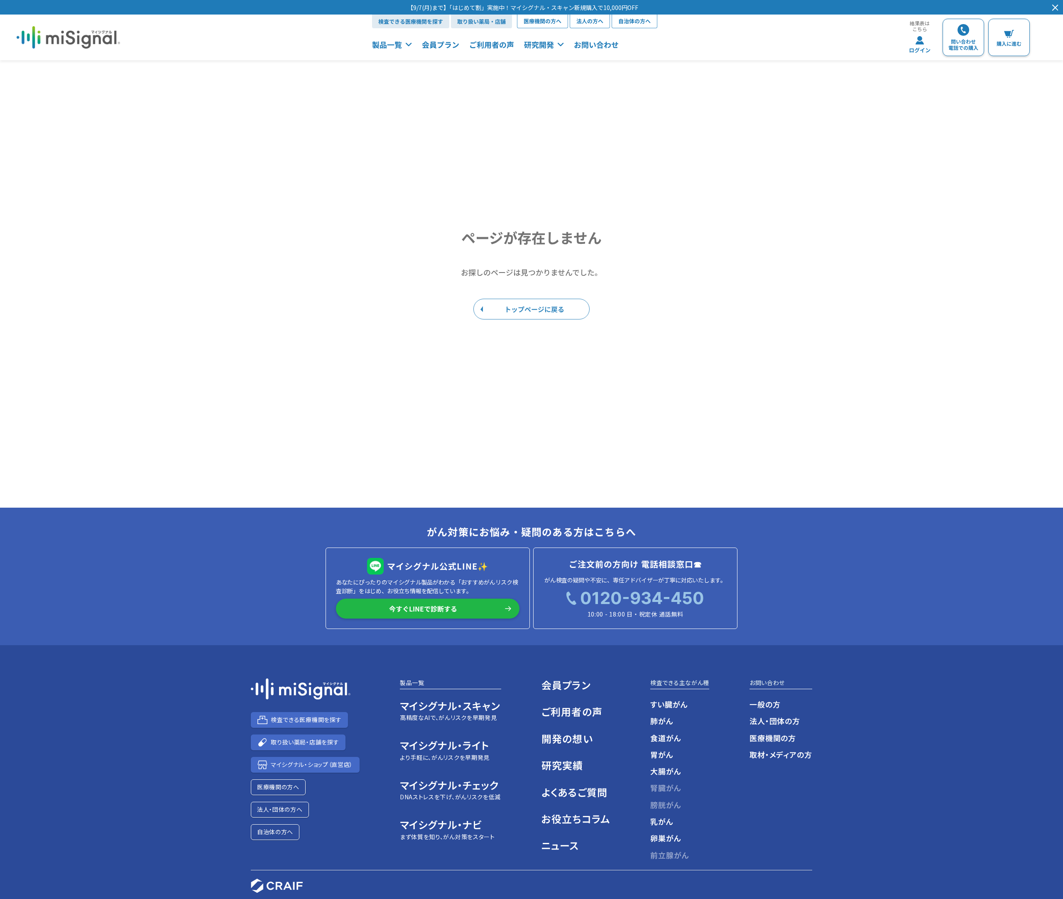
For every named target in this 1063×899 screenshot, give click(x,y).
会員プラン (440, 44)
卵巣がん (665, 838)
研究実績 (562, 765)
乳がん (662, 821)
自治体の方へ (634, 21)
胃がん (662, 754)
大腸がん (665, 771)
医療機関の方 (772, 737)
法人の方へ (589, 21)
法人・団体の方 (774, 720)
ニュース (560, 845)
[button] (522, 7)
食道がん (665, 737)
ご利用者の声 (491, 44)
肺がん (662, 720)
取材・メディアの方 (780, 754)
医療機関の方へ (542, 21)
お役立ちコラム (575, 818)
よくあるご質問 (574, 792)
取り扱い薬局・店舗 (481, 21)
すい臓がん (669, 704)
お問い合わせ (596, 44)
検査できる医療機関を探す (410, 21)
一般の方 (765, 704)
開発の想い (567, 738)
